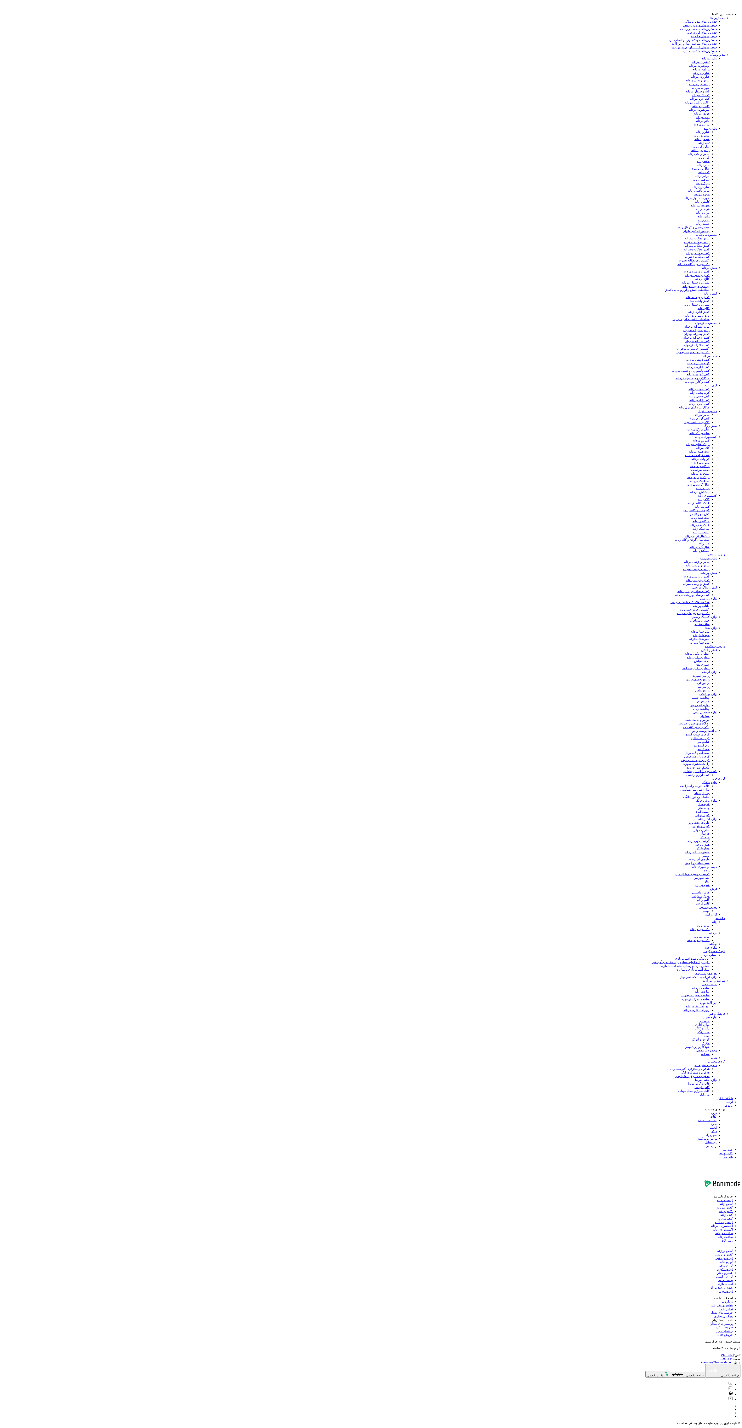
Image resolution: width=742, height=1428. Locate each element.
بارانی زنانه (703, 212)
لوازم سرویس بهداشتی (695, 789)
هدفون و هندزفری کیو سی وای (690, 1068)
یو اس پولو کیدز (707, 1138)
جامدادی (704, 1021)
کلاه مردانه (703, 447)
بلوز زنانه (704, 157)
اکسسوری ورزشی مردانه (693, 613)
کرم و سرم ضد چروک (695, 760)
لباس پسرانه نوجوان (697, 326)
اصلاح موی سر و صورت (694, 723)
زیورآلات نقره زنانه (698, 1006)
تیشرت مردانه (701, 62)
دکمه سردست (700, 469)
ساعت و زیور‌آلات (714, 980)
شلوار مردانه (701, 73)
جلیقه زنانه (703, 223)
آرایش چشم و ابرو (698, 679)
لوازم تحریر (710, 1017)
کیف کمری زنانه (699, 403)
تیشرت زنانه (702, 135)
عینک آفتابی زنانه (699, 503)
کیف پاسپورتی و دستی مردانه (691, 370)
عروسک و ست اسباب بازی (692, 958)
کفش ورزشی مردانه (696, 576)
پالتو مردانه (702, 120)
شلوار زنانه (703, 131)
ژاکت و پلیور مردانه (697, 102)
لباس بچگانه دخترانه (697, 242)
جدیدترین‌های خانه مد (704, 36)
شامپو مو (704, 741)
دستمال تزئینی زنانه (697, 536)
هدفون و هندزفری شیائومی (692, 1076)
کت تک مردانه (701, 95)
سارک (713, 1124)
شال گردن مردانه (698, 484)
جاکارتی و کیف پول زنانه (694, 407)
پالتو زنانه (704, 216)
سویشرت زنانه (700, 205)
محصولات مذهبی (706, 1050)
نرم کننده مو (702, 745)
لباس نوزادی (701, 414)
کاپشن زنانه (702, 201)
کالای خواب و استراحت (695, 785)
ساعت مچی (709, 984)
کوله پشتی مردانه (698, 363)
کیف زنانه (711, 385)
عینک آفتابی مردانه (698, 444)
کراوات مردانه (700, 458)
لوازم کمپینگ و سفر (704, 616)
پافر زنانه (704, 220)
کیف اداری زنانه (699, 400)
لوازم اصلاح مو (700, 705)
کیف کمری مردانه (698, 374)
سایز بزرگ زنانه (699, 433)
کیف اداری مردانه (698, 367)
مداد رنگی (703, 1032)
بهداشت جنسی (700, 697)
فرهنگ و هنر (717, 1013)
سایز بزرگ (710, 425)
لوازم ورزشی (708, 598)
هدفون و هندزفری (705, 1065)
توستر (706, 855)
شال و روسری (700, 168)
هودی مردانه (702, 113)
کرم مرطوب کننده (698, 734)
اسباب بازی (710, 955)
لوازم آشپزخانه (707, 819)
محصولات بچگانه (706, 234)
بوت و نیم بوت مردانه (696, 286)
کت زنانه (704, 172)
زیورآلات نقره (708, 1002)
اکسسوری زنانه (707, 495)
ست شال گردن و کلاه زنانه (692, 539)
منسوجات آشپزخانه (697, 852)
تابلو (707, 881)
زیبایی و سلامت (715, 646)
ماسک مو (704, 749)
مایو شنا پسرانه (700, 642)
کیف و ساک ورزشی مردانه (692, 594)
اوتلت (729, 1101)
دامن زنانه (703, 165)
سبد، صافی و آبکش (697, 863)
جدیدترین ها (717, 18)
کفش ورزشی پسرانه (696, 583)
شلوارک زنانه (701, 146)
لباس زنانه (710, 128)
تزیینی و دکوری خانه (704, 866)
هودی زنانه (703, 209)
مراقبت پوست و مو (704, 730)
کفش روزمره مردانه (696, 271)
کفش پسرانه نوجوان (697, 334)
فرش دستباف (701, 896)
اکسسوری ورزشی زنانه (694, 609)
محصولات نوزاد (707, 411)
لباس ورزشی (708, 558)
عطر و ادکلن (709, 650)
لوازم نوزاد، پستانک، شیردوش (698, 977)
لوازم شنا (711, 627)
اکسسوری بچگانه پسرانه (694, 260)
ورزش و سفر (716, 554)
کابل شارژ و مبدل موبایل (694, 1090)
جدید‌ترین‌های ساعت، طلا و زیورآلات (694, 43)
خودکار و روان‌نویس (697, 1046)
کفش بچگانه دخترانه (697, 249)
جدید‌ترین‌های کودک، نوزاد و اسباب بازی (692, 40)
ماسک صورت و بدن (697, 767)
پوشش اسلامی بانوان (696, 231)
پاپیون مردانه (701, 462)
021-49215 (727, 1355)
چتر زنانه (704, 543)
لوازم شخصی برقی (705, 712)
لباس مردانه (709, 58)
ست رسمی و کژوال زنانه (693, 227)
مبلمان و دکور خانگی (696, 797)
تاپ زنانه (704, 142)
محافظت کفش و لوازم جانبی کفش (687, 289)
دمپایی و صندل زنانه (697, 304)
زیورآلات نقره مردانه (696, 1010)
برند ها (729, 1105)
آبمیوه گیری (702, 811)
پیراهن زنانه (702, 176)
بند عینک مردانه (700, 481)
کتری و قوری (701, 826)
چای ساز (704, 808)
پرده (707, 870)
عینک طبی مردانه (698, 477)
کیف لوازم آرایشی (698, 774)
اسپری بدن (703, 664)
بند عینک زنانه (701, 528)
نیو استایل (711, 1142)
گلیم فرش (703, 903)
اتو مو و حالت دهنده (697, 719)
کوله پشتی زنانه (699, 392)
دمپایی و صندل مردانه (696, 282)
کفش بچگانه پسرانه (697, 245)
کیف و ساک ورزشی (704, 587)
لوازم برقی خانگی (705, 800)
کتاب (714, 1057)
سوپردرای (711, 1135)
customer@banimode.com (717, 1362)
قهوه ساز (704, 804)
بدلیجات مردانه (700, 473)
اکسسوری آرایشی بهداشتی (700, 771)
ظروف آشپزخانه (699, 859)
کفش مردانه (709, 267)
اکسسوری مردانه (706, 436)
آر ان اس (711, 1146)
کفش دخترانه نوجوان (696, 337)
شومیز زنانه (702, 139)
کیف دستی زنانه (699, 396)
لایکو (714, 1131)
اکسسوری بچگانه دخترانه (693, 264)
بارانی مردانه (701, 124)
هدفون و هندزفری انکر (695, 1072)
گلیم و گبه (703, 899)
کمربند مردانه (701, 440)
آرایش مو (704, 686)
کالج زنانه (704, 308)
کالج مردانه (702, 278)
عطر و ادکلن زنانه (698, 657)
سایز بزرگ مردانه (698, 429)
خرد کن (705, 837)
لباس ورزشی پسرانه (696, 569)
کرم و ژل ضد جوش (697, 756)
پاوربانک (704, 1094)
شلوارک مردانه (700, 76)
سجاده (705, 1054)
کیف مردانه (710, 356)
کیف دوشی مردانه (698, 359)
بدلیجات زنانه (701, 532)
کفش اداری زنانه (699, 311)
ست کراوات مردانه (697, 455)
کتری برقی (702, 815)
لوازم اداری (702, 1024)
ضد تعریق (703, 701)
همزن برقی (702, 844)
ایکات (713, 1116)
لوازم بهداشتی (708, 694)
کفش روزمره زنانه (698, 297)
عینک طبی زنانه (700, 525)
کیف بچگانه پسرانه (698, 253)
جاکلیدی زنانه (701, 521)
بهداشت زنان (701, 708)
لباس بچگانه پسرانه (697, 238)
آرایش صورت (701, 675)
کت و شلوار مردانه (698, 91)
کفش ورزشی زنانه (698, 580)
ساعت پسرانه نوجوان (696, 999)
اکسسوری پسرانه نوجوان (693, 348)
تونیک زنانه (703, 183)
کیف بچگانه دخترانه (697, 256)
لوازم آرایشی (709, 672)
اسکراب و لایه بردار (697, 752)
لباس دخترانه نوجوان (696, 330)
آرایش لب (703, 683)
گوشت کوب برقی (698, 841)
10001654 (726, 1358)
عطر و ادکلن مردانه (697, 653)
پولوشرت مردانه (699, 65)
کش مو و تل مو (700, 514)
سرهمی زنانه (701, 179)
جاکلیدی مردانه (700, 466)
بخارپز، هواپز (702, 830)
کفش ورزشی (708, 572)
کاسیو (713, 1127)
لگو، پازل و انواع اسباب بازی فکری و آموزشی (681, 962)
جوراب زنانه (702, 194)
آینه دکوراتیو (702, 877)
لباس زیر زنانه (700, 150)
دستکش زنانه (701, 550)
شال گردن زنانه (699, 547)
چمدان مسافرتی (699, 620)
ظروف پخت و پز (699, 822)
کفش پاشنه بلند (700, 300)
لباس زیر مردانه (699, 84)
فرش (713, 888)
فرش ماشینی (701, 892)
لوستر (706, 910)
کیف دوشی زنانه (699, 389)
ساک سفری (702, 624)
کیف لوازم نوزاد (699, 418)
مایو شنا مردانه (700, 631)
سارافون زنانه (701, 187)
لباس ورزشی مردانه (696, 561)
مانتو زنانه (703, 161)
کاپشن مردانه (701, 106)
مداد (707, 1035)
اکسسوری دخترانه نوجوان (693, 352)
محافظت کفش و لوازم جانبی (691, 319)
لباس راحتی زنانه (699, 153)
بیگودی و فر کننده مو (696, 727)
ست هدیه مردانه (699, 451)
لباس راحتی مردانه (697, 80)
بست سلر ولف (707, 1120)
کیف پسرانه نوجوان (697, 341)
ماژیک (706, 1043)
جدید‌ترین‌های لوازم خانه (702, 32)
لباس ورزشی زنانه (698, 565)
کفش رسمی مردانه (697, 275)
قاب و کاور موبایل (698, 1083)
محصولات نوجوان (706, 323)
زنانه (714, 921)
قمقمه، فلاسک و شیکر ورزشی (690, 602)
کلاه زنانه (704, 499)
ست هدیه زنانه (700, 517)
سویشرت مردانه (699, 109)
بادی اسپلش (702, 661)
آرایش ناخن (702, 690)
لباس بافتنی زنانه (699, 190)
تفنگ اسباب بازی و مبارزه (693, 969)
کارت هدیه (726, 1153)
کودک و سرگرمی (714, 951)
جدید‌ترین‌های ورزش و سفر (700, 25)
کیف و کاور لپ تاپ (697, 381)
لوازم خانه (718, 778)
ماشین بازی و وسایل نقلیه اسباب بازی (685, 966)
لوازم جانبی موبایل (705, 1079)
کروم (714, 1113)
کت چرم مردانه (700, 98)
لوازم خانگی (709, 782)
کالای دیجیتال (716, 1061)
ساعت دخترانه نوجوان (695, 995)
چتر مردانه (703, 488)
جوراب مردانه (701, 87)
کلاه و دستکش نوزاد (697, 422)
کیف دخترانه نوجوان (697, 345)
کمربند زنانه (702, 506)
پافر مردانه (703, 117)
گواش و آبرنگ (701, 1039)
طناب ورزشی (701, 605)
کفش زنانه (710, 293)
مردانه (713, 932)
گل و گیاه (711, 914)
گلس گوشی (702, 1087)
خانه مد (720, 918)
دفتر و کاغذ (702, 1028)
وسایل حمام (702, 793)
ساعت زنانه (702, 991)
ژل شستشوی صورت (696, 763)
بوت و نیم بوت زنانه (697, 315)
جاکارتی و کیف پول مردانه (693, 378)
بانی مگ (727, 1157)
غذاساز (705, 833)
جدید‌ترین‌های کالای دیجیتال (700, 51)
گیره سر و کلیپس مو (696, 510)
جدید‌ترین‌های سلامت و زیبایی (698, 29)
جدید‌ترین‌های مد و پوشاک (701, 21)
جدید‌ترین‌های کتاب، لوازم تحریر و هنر (693, 47)
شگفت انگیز (725, 1098)
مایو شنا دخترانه (699, 639)
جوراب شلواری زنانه (697, 198)
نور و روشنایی (708, 907)
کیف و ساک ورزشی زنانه (693, 591)
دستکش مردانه (700, 492)
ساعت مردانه (701, 988)
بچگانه (713, 943)
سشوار (705, 716)
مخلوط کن (703, 848)
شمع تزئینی (702, 885)
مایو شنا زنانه (701, 635)
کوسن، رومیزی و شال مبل (692, 874)
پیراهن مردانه (701, 69)
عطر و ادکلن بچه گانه (696, 668)
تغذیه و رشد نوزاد (706, 973)
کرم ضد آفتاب (700, 738)
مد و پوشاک (717, 54)
